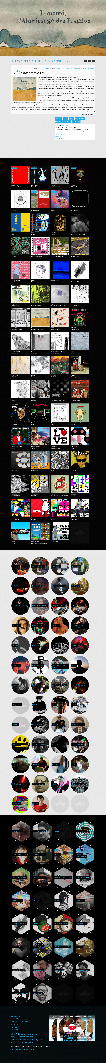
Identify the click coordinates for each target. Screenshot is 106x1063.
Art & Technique (75, 304)
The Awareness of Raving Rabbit (59, 495)
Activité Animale (15, 424)
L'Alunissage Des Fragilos (37, 329)
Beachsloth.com (59, 134)
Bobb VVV (58, 831)
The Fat (33, 399)
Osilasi (33, 232)
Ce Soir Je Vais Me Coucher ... (78, 258)
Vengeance (34, 448)
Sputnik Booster (16, 518)
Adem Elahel (17, 831)
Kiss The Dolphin (16, 495)
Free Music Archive (19, 1021)
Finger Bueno (34, 282)
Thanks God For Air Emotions (58, 305)
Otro (36, 947)
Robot (72, 448)
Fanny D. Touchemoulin (81, 855)
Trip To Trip (74, 519)
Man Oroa (65, 125)
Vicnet (72, 351)
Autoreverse (15, 185)
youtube (90, 68)
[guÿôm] (53, 494)
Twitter (14, 1027)
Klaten (33, 375)
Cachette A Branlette (36, 256)
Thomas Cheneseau (20, 993)
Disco (72, 472)
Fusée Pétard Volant (36, 305)
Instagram (15, 1024)
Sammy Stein (18, 970)
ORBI (13, 209)
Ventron (14, 210)
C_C (12, 232)
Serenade (73, 424)
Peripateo (33, 234)
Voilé (72, 353)
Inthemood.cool (59, 138)
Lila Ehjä (58, 900)
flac (59, 68)
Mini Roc (33, 518)
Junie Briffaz (17, 900)
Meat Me (33, 400)
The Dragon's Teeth (56, 353)
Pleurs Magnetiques (17, 329)
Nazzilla (37, 924)
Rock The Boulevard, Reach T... (39, 543)
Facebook (15, 1018)
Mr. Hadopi (54, 472)
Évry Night (33, 186)
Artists (29, 61)
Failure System (75, 377)
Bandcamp (15, 1016)
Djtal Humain (81, 831)
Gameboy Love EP (55, 448)
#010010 (14, 377)
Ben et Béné (74, 518)
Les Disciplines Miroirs (56, 186)
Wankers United (16, 280)
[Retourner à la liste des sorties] (93, 62)
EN (70, 61)
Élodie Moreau (39, 854)
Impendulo (34, 353)
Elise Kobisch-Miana (20, 854)
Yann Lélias (38, 993)
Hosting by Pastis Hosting (23, 1042)
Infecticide (34, 280)
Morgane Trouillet (19, 924)
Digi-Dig (13, 543)
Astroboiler (14, 470)
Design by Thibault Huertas (23, 1036)
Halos (52, 282)
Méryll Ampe (34, 185)
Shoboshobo (39, 970)
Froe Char (53, 232)
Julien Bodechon (82, 877)
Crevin (52, 424)
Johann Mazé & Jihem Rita (57, 256)
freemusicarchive (80, 68)
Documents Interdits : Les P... (58, 400)
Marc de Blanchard (16, 423)
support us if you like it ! (22, 1049)
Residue (33, 472)
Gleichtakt (33, 424)
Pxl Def (53, 519)
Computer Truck (35, 541)
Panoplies (53, 234)
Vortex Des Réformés (56, 329)
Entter (57, 854)
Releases (17, 61)
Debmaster (54, 423)
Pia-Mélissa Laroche (62, 947)
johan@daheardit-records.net (24, 1034)
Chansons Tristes (75, 400)
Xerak (52, 518)
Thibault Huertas (82, 970)
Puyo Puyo (74, 470)
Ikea (13, 234)
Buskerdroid (54, 446)
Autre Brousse (54, 258)
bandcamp (69, 68)
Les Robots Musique (17, 446)
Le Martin (14, 400)
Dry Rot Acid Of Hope (36, 258)
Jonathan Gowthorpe (63, 877)
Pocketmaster (15, 375)
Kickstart (33, 495)
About (58, 61)
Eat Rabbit (14, 494)
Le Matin (33, 209)
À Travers (14, 256)
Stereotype (59, 970)
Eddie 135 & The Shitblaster (58, 351)
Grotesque (74, 495)
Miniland (33, 519)
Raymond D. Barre (75, 256)
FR (65, 61)
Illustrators (43, 61)
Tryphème (53, 304)
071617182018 (74, 305)
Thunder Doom (75, 329)
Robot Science (15, 519)
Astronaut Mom (75, 186)
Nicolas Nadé (81, 924)
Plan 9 (13, 448)
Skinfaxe (73, 375)
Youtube (14, 1029)
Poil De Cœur (54, 377)
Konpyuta (37, 900)
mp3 (63, 68)
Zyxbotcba (54, 209)
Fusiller (53, 185)
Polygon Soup (15, 353)
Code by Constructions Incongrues (26, 1039)
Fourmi (16, 70)
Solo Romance (15, 282)
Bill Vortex (53, 327)
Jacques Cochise (55, 399)
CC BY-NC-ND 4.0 (44, 68)
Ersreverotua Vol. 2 (16, 186)
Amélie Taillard (39, 831)
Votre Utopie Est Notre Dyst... (78, 234)
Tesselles (14, 258)
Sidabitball (73, 494)
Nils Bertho (17, 947)
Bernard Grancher (16, 327)
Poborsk (73, 185)
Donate (58, 118)
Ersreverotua (74, 210)
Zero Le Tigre (54, 541)
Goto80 (13, 541)
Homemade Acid (55, 210)
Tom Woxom (34, 423)
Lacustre (73, 232)
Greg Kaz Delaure (19, 877)
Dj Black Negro (74, 327)
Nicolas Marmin (61, 924)
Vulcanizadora (55, 280)
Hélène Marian (39, 877)
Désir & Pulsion (35, 210)
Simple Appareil (15, 304)
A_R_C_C (73, 280)
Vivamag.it (58, 136)
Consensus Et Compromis (77, 282)
